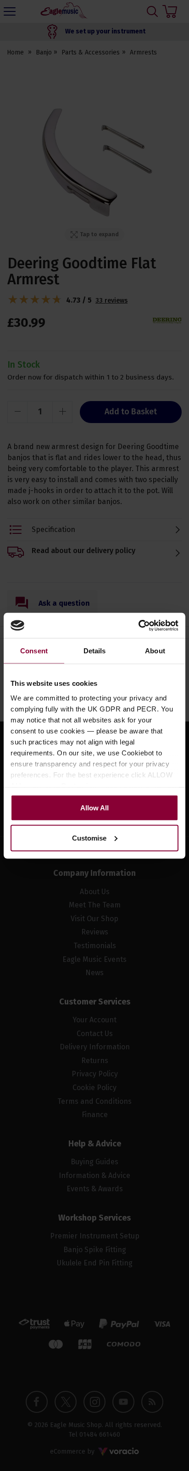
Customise (89, 837)
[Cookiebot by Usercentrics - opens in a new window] (138, 625)
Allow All (94, 808)
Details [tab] (94, 651)
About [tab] (155, 651)
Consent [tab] (34, 651)
